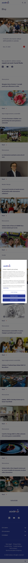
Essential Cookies (14, 296)
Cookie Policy (6, 288)
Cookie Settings (14, 292)
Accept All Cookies (14, 299)
